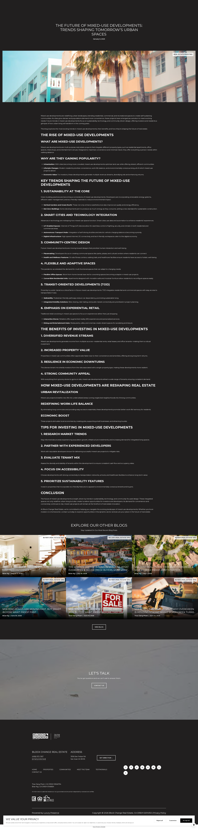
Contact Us (37, 772)
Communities (65, 769)
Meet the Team (83, 769)
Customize (172, 820)
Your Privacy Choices (99, 826)
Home (34, 769)
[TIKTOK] (137, 767)
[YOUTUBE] (153, 767)
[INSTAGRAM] (126, 767)
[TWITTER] (159, 767)
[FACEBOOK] (131, 767)
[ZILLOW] (142, 767)
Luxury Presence (51, 813)
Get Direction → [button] (106, 758)
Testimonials (101, 769)
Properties (48, 769)
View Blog (99, 627)
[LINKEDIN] (148, 767)
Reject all (160, 820)
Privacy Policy (159, 813)
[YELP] (126, 773)
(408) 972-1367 (37, 756)
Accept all (186, 820)
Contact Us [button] (99, 685)
